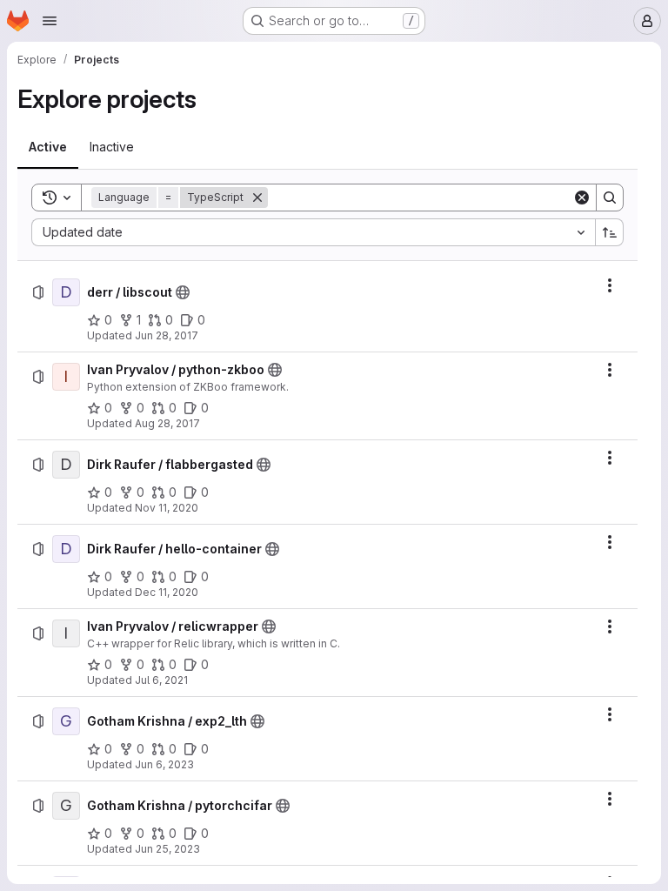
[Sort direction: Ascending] (610, 232)
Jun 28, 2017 (166, 335)
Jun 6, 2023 (164, 764)
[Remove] (257, 197)
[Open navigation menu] (49, 21)
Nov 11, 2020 (166, 507)
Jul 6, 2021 (161, 680)
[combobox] (313, 232)
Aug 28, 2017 (167, 423)
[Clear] (581, 197)
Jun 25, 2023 (167, 848)
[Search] (610, 197)
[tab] (47, 147)
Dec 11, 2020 (166, 592)
